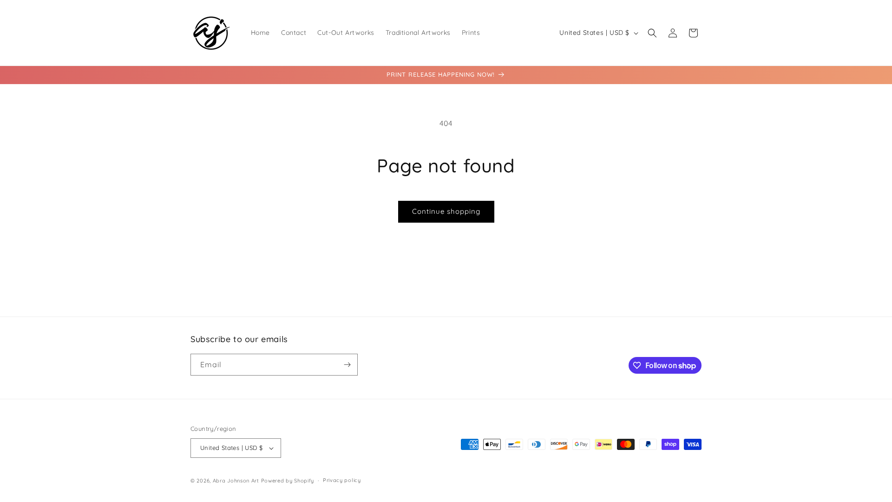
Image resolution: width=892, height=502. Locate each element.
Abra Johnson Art (236, 480)
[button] (652, 33)
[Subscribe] (347, 365)
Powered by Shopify (288, 480)
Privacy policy (342, 480)
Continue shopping (446, 211)
